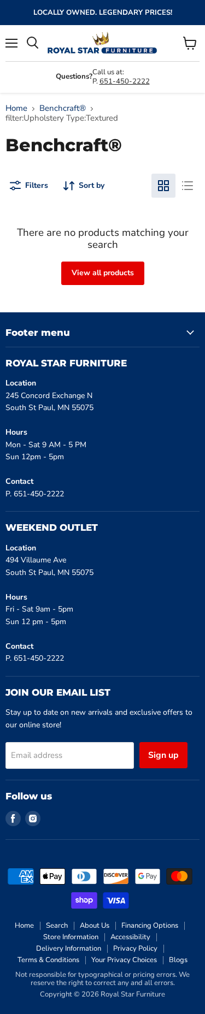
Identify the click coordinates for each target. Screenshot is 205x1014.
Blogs (178, 960)
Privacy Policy (135, 948)
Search (57, 925)
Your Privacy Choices (124, 960)
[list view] (187, 186)
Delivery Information (68, 948)
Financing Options (149, 925)
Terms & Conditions (48, 960)
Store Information (70, 937)
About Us (94, 925)
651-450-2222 (124, 81)
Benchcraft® (62, 108)
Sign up (163, 755)
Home (16, 108)
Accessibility (130, 937)
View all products (103, 273)
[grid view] (163, 186)
